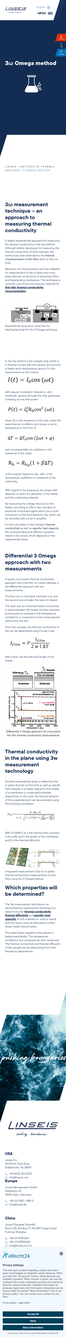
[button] (42, 7)
